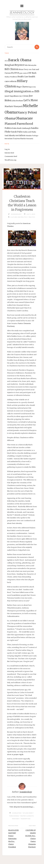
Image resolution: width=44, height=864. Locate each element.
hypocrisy (32, 87)
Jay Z (21, 96)
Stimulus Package (32, 135)
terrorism (9, 139)
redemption (25, 818)
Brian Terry (23, 69)
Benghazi (9, 65)
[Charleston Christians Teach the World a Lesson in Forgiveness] (22, 178)
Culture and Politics (19, 217)
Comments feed (11, 156)
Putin (14, 128)
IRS (32, 92)
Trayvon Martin (19, 139)
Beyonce (19, 65)
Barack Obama (19, 60)
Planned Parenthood (19, 123)
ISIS (36, 91)
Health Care (22, 76)
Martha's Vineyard (13, 106)
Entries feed (9, 153)
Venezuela (29, 139)
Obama (10, 118)
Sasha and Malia (29, 132)
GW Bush (32, 73)
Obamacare (24, 118)
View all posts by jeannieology (22, 807)
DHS (30, 69)
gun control (24, 73)
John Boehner (17, 101)
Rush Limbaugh (24, 128)
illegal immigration (18, 91)
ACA (6, 61)
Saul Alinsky (10, 135)
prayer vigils (18, 754)
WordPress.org (10, 160)
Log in (7, 149)
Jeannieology (22, 12)
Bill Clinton (12, 69)
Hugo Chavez (22, 87)
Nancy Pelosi (27, 112)
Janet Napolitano (12, 96)
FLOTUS (15, 73)
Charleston (16, 813)
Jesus (26, 96)
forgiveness (14, 816)
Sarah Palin (16, 132)
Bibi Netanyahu (30, 65)
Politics (8, 128)
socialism (20, 135)
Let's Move (31, 100)
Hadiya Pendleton (11, 77)
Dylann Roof (28, 813)
